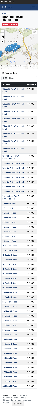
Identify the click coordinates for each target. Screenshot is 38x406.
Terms (13, 400)
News (19, 400)
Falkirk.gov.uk (10, 395)
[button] (15, 49)
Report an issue (9, 25)
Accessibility (22, 395)
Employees (26, 400)
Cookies (16, 398)
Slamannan (7, 14)
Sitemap (6, 400)
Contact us (7, 398)
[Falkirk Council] (11, 2)
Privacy (23, 398)
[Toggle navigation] (33, 7)
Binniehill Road (13, 163)
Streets (8, 7)
